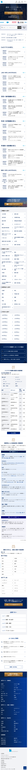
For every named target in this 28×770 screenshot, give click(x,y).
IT (2, 472)
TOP (25, 768)
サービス (3, 478)
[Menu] (25, 2)
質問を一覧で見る (13, 667)
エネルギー (4, 461)
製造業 (3, 454)
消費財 (3, 510)
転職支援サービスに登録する (13, 674)
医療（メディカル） (6, 491)
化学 (3, 467)
